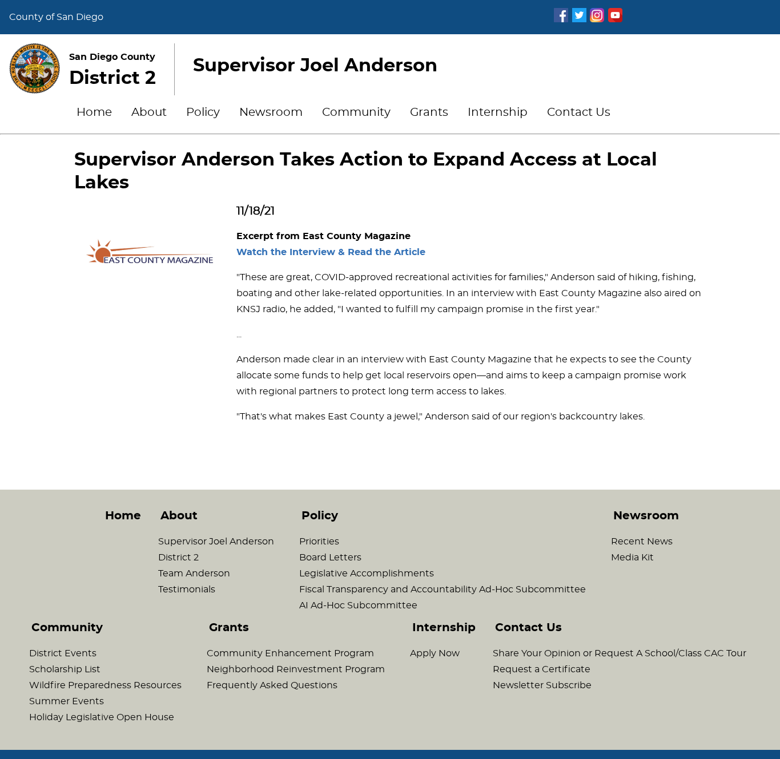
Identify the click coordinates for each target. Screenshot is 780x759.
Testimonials (186, 589)
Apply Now (435, 653)
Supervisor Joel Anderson (216, 541)
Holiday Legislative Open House (101, 717)
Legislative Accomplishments (366, 573)
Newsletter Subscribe (542, 685)
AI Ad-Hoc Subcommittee (358, 605)
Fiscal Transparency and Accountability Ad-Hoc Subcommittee (442, 589)
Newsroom (271, 112)
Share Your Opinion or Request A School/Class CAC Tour (619, 653)
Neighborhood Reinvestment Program (296, 669)
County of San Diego (56, 17)
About (149, 112)
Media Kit (632, 557)
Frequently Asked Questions (272, 685)
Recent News (642, 541)
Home (94, 112)
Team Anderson (194, 573)
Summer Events (66, 701)
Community (356, 112)
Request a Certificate (541, 669)
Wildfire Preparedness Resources (105, 685)
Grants (429, 112)
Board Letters (330, 557)
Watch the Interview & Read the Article (330, 252)
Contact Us (578, 112)
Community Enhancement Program (290, 653)
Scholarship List (64, 669)
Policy (203, 112)
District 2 (178, 557)
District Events (63, 653)
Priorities (319, 541)
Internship (498, 112)
